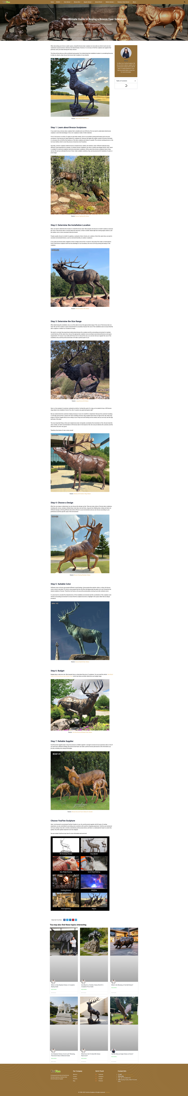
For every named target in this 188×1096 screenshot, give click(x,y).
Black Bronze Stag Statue (82, 118)
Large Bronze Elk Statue (82, 401)
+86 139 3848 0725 (129, 1076)
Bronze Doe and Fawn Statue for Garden (82, 811)
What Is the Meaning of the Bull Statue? (122, 985)
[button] (61, 2)
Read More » (54, 989)
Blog (82, 24)
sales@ (127, 1074)
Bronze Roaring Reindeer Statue (82, 575)
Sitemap (107, 1092)
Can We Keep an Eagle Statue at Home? (122, 1054)
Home (77, 24)
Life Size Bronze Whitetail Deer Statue (82, 732)
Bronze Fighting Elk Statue (82, 216)
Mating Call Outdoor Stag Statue (82, 493)
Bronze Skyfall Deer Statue (82, 662)
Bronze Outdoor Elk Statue (82, 308)
